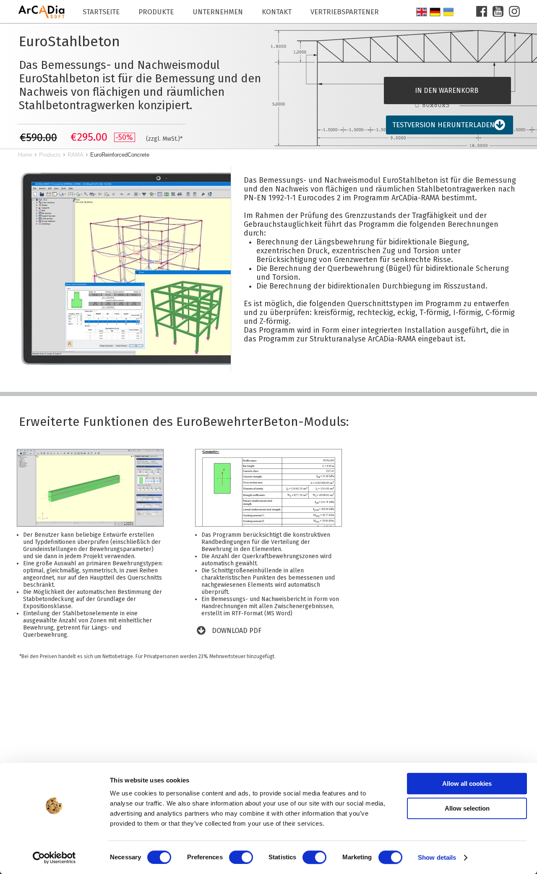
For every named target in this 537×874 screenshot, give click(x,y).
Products (50, 155)
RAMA (75, 155)
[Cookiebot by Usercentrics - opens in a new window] (54, 857)
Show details (437, 857)
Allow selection (467, 808)
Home (25, 155)
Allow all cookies (467, 783)
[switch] (241, 857)
